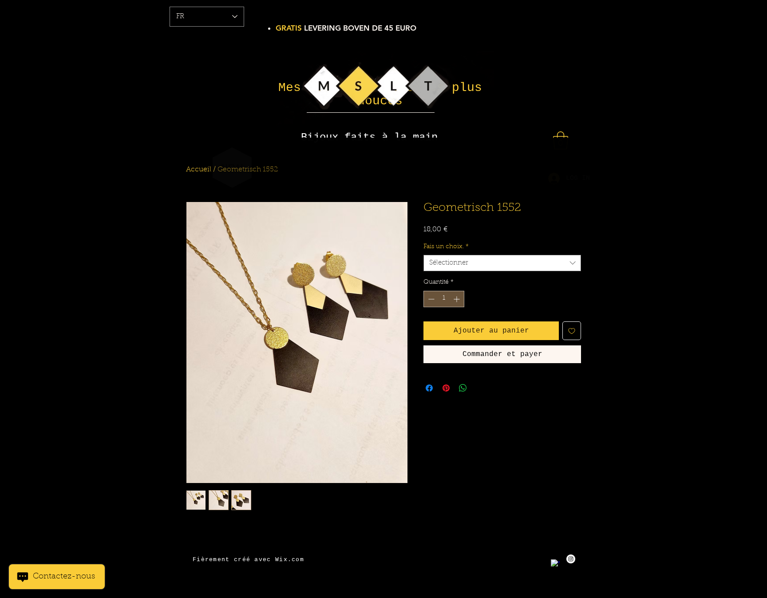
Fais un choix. (446, 247)
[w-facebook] (555, 563)
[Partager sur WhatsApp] (463, 388)
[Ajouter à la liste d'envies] (571, 330)
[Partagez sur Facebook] (429, 388)
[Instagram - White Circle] (570, 558)
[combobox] (502, 263)
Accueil (198, 169)
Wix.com (289, 559)
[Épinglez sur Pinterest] (446, 388)
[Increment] (457, 299)
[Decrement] (430, 299)
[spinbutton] (444, 299)
